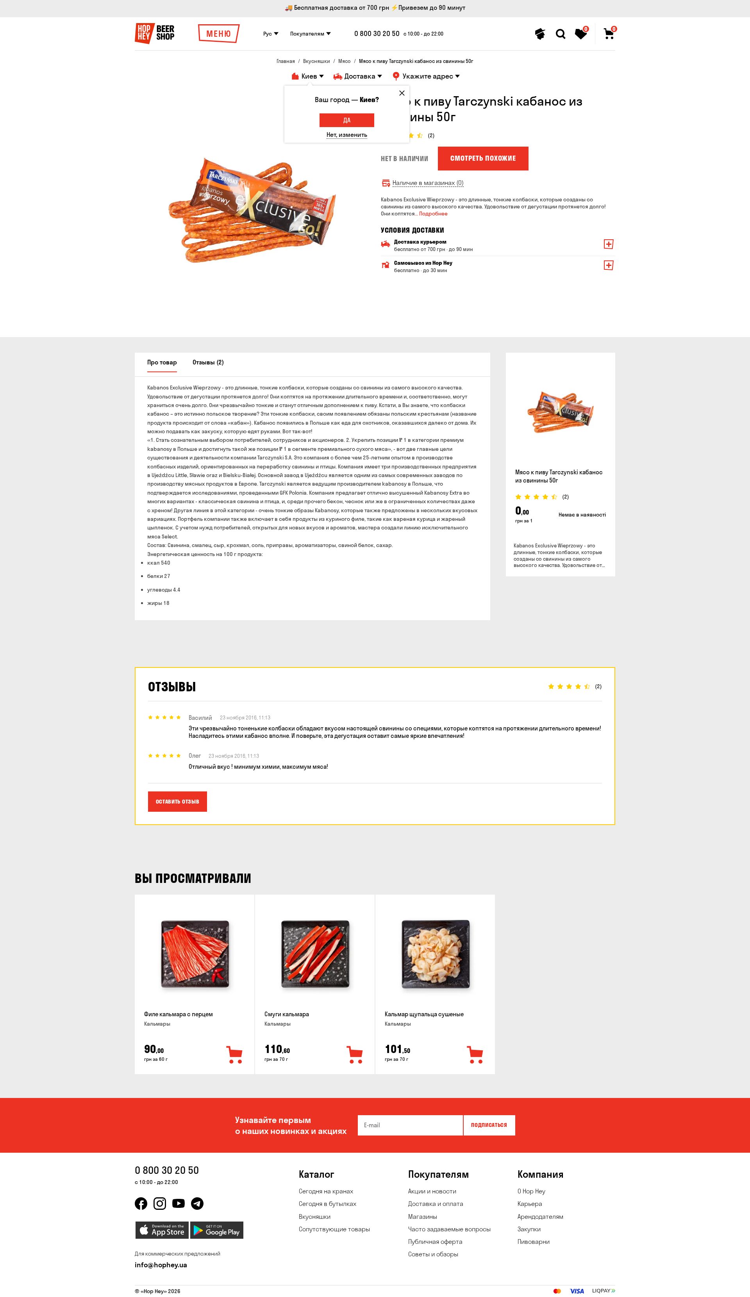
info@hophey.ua (161, 1264)
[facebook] (141, 1203)
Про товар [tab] (162, 362)
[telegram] (197, 1203)
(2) (431, 135)
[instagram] (160, 1203)
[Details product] (560, 412)
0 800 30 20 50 (377, 33)
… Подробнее (431, 213)
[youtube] (178, 1203)
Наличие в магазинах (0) (428, 183)
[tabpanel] (252, 210)
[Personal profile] (540, 34)
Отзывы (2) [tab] (208, 362)
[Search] (560, 34)
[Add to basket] (235, 1055)
